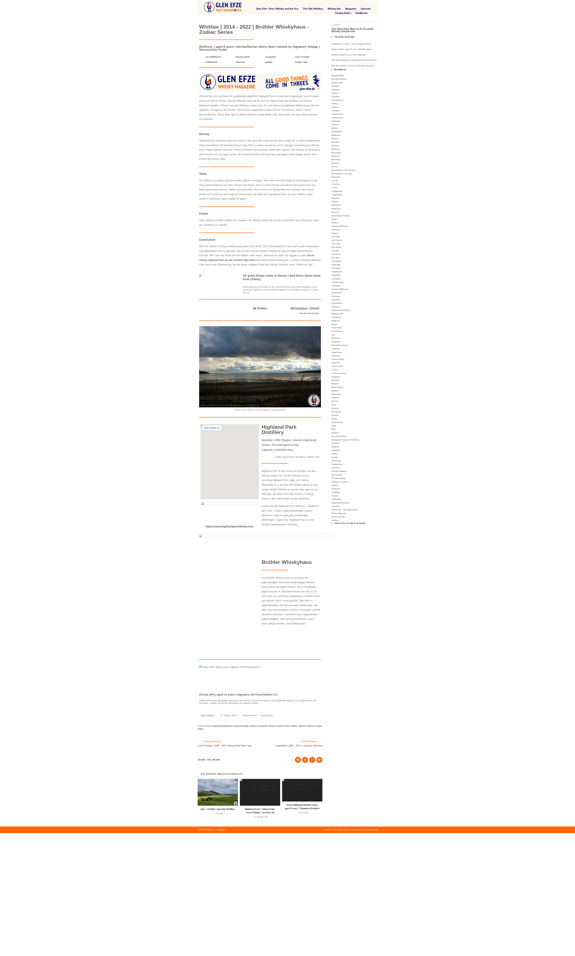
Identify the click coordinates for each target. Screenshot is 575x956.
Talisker (335, 454)
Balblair (335, 128)
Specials (366, 8)
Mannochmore (337, 387)
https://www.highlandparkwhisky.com (230, 526)
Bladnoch (335, 156)
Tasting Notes (343, 13)
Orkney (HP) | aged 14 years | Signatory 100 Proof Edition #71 (238, 694)
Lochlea (335, 370)
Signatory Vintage (267, 726)
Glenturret (336, 307)
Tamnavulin (336, 461)
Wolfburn (335, 520)
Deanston (335, 212)
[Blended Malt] (338, 75)
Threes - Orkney (298, 726)
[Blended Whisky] (339, 79)
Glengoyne (336, 285)
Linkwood (336, 363)
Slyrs (334, 429)
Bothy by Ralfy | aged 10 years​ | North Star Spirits (352, 49)
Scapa (334, 426)
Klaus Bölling (207, 715)
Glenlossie (336, 296)
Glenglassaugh (338, 282)
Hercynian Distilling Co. (341, 310)
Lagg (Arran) (337, 352)
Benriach (335, 145)
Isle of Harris (337, 328)
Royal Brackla (337, 422)
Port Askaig (336, 411)
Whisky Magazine (339, 513)
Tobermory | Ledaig (339, 482)
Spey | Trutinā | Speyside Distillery (217, 809)
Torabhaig (336, 492)
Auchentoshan (337, 117)
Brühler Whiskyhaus (223, 726)
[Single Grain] (337, 82)
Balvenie (335, 138)
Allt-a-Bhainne (338, 100)
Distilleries (361, 13)
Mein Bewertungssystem (309, 313)
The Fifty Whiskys (313, 8)
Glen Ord (335, 251)
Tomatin (335, 485)
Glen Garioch (337, 240)
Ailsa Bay (335, 96)
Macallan (335, 380)
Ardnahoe (335, 110)
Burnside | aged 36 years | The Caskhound (349, 55)
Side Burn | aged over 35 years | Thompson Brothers (352, 66)
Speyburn (335, 433)
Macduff (335, 383)
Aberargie (335, 86)
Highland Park (250, 715)
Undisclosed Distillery (341, 503)
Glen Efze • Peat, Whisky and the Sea (277, 8)
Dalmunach (336, 205)
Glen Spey (336, 257)
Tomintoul (336, 489)
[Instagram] (370, 4)
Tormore (335, 496)
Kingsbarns (336, 342)
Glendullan (336, 275)
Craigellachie (337, 194)
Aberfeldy (336, 89)
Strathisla (335, 447)
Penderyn (335, 408)
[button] (351, 4)
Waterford (335, 506)
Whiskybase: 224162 (304, 308)
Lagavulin (336, 348)
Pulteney (335, 415)
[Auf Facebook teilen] (298, 760)
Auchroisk (336, 121)
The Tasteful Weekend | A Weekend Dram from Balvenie (354, 60)
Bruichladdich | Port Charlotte (344, 170)
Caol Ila (335, 180)
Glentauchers (337, 303)
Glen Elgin (336, 236)
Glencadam (336, 268)
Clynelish (335, 184)
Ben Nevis (336, 142)
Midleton (335, 391)
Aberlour (335, 93)
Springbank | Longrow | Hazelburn (345, 440)
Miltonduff (336, 394)
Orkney (253, 726)
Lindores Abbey (338, 359)
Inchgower (336, 320)
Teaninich (336, 468)
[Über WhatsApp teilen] (312, 760)
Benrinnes (336, 149)
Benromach (336, 152)
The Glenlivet (337, 475)
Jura (333, 335)
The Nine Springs (339, 478)
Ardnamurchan (338, 114)
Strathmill (336, 450)
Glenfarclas (336, 279)
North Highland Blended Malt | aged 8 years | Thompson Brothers (302, 806)
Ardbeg (335, 103)
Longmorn (336, 377)
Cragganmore (337, 191)
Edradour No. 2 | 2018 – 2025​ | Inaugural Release (351, 44)
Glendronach (337, 272)
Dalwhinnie (336, 208)
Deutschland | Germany (341, 216)
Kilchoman (336, 338)
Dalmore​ (335, 201)
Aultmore (335, 124)
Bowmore (335, 163)
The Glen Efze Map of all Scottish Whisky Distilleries (353, 30)
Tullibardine (337, 499)
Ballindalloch (337, 131)
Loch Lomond (337, 366)
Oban (334, 405)
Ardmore (335, 107)
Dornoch (335, 222)
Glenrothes (336, 300)
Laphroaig (336, 355)
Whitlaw (311, 726)
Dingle (334, 219)
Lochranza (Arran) (339, 373)
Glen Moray (336, 247)
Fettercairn (336, 229)
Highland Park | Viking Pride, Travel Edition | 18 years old (260, 811)
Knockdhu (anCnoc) (340, 345)
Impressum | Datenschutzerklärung (365, 830)
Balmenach (336, 135)
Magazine (350, 8)
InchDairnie (336, 317)
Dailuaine (335, 198)
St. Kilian (335, 443)
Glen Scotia (336, 254)
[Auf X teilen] (305, 760)
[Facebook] (364, 4)
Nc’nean (335, 401)
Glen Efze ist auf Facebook (349, 523)
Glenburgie (336, 264)
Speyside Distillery (339, 436)
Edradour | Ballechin (340, 226)
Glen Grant (336, 244)
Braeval (335, 166)
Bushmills (336, 177)
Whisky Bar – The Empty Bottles (345, 510)
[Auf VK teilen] (319, 760)
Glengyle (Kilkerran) (340, 289)
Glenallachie (337, 261)
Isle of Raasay (337, 331)
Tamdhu (335, 457)
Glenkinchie (337, 292)
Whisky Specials (338, 517)
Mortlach (335, 398)
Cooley (335, 187)
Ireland (334, 324)
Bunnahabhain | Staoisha (342, 173)
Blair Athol (336, 159)
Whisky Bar (334, 8)
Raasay (334, 419)
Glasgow (335, 233)
